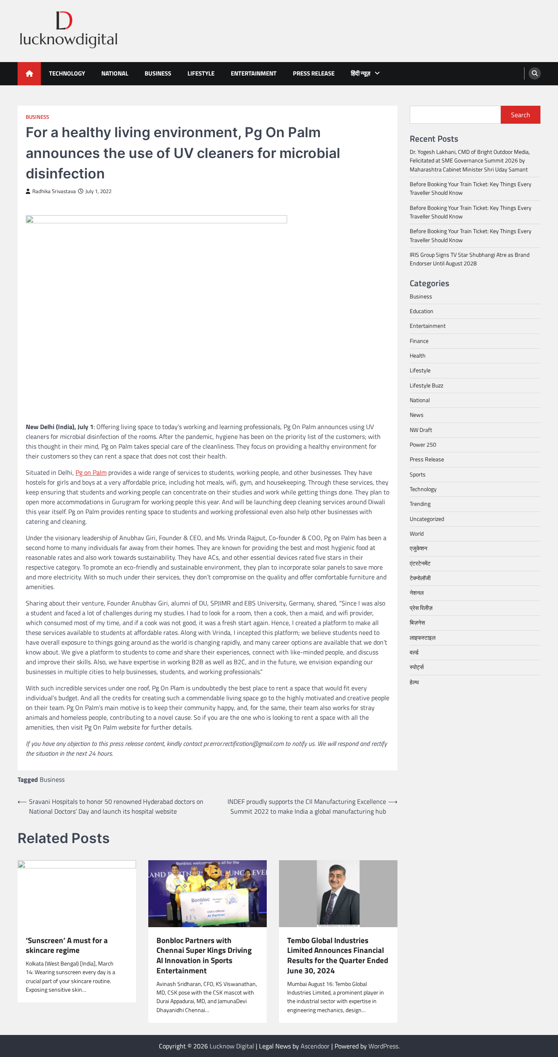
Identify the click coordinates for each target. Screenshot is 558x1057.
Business (158, 73)
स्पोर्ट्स (417, 667)
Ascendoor (315, 1046)
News (417, 414)
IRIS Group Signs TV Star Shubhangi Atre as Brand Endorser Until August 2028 (469, 259)
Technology (67, 73)
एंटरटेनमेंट (420, 563)
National (114, 73)
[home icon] (29, 73)
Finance (419, 340)
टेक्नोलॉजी (420, 578)
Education (421, 311)
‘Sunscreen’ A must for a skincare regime (67, 945)
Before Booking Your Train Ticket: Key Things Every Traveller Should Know (470, 188)
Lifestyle (200, 73)
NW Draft (421, 429)
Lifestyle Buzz (426, 385)
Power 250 (423, 444)
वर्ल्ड (414, 652)
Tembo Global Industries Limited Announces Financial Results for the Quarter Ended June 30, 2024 (337, 955)
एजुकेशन (418, 548)
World (417, 533)
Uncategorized (427, 518)
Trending (420, 503)
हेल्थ (414, 681)
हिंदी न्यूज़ (361, 73)
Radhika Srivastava (54, 191)
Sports (418, 474)
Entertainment (254, 73)
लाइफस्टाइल (422, 637)
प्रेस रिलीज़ (421, 607)
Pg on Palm (91, 472)
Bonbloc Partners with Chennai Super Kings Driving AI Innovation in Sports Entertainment (204, 955)
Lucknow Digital (232, 1046)
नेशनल (417, 592)
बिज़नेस (417, 622)
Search (520, 115)
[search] (535, 73)
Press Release (314, 73)
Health (418, 355)
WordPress (383, 1046)
